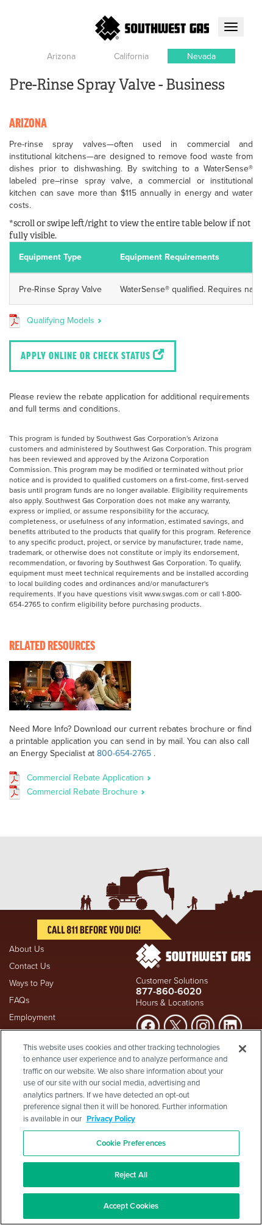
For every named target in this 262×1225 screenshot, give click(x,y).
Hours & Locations (170, 1002)
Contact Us (29, 965)
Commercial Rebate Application (86, 777)
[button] (61, 56)
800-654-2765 (124, 753)
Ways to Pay (31, 982)
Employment (32, 1017)
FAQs (19, 999)
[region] (131, 1127)
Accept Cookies (131, 1206)
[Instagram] (203, 1024)
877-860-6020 (169, 991)
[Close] (242, 1048)
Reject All (131, 1174)
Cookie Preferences (131, 1143)
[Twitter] (175, 1024)
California (131, 56)
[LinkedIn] (230, 1024)
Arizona (61, 56)
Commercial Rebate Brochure (83, 791)
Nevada (201, 56)
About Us (26, 948)
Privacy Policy (111, 1118)
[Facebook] (148, 1024)
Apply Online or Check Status (87, 356)
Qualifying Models (62, 320)
